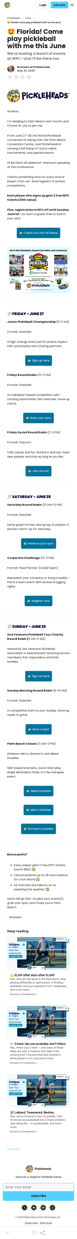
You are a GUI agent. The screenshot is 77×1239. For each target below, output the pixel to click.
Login (42, 5)
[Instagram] (52, 1208)
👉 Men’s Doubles (38, 810)
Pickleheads (13, 18)
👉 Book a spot (38, 729)
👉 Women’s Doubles (38, 829)
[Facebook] (43, 1208)
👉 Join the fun (38, 471)
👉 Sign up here (38, 360)
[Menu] (72, 4)
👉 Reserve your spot (39, 543)
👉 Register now (38, 601)
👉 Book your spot (38, 418)
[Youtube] (34, 1208)
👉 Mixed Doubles (38, 791)
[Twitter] (24, 1208)
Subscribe (59, 5)
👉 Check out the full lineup (38, 233)
